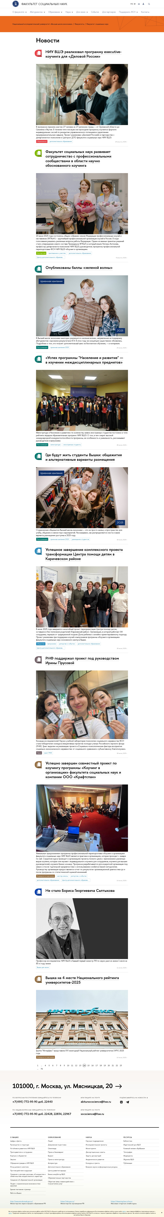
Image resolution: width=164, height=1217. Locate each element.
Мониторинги (91, 1148)
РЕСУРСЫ (128, 1137)
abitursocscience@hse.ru (96, 1102)
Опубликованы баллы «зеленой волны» (79, 267)
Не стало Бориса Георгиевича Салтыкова (80, 890)
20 (109, 1065)
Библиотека (128, 1141)
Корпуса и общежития (18, 1156)
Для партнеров (109, 12)
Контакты (145, 12)
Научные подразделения (95, 1141)
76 (42, 1069)
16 (92, 1065)
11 (72, 1065)
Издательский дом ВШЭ (132, 1145)
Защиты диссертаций (93, 1156)
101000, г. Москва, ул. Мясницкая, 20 (62, 1086)
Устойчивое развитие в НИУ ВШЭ (22, 1148)
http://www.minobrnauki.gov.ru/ (21, 1201)
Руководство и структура (19, 1145)
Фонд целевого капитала (19, 1167)
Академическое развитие (95, 1159)
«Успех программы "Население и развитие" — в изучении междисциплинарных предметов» (84, 360)
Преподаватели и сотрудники (21, 1152)
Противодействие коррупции (21, 1170)
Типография (128, 1152)
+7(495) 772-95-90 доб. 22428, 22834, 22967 (41, 1114)
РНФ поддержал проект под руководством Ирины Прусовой (82, 660)
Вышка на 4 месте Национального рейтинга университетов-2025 (82, 980)
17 (97, 1065)
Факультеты (80, 24)
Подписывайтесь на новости (133, 1098)
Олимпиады (52, 1148)
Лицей (50, 1141)
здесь (124, 1211)
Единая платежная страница (20, 1189)
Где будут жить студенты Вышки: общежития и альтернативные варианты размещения (84, 457)
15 (88, 1065)
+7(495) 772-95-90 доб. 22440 (32, 1102)
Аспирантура (52, 1163)
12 (76, 1065)
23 (121, 1065)
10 (68, 1065)
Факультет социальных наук (44, 4)
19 (105, 1065)
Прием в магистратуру (56, 1159)
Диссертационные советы (95, 1152)
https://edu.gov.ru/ (67, 1201)
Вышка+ (50, 1156)
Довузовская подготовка (57, 1145)
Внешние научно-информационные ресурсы (101, 1167)
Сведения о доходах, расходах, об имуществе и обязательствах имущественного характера (28, 1175)
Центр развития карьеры (57, 1170)
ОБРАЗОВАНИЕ (54, 1137)
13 (80, 1065)
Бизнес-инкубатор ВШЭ (56, 1174)
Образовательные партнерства (59, 1178)
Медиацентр (128, 1156)
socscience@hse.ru (92, 1114)
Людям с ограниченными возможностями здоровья (25, 1185)
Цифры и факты (16, 1141)
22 (117, 1065)
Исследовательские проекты (96, 1145)
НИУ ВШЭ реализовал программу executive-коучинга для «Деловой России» (83, 54)
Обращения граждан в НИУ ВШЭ (22, 1163)
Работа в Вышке (15, 1193)
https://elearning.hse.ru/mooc (121, 1201)
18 (101, 1065)
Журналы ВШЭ (129, 1159)
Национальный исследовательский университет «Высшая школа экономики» (42, 24)
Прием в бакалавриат (55, 1152)
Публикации (128, 1163)
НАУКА (89, 1137)
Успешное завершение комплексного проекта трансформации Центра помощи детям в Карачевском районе (84, 554)
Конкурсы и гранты (93, 1163)
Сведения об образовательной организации (26, 1180)
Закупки (13, 1159)
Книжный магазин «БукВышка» (134, 1148)
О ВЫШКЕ (14, 1137)
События (95, 12)
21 (113, 1065)
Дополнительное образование (59, 1167)
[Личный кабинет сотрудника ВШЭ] (143, 3)
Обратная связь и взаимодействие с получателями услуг (61, 1183)
